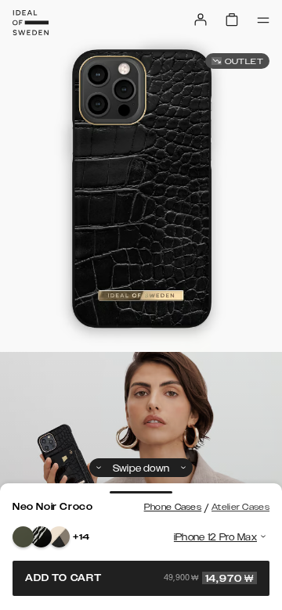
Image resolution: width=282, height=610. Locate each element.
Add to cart (139, 578)
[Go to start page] (31, 22)
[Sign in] (200, 19)
